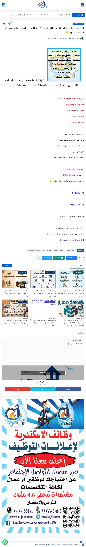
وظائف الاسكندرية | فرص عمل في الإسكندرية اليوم (51, 544)
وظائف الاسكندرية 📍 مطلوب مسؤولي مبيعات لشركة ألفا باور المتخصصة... (45, 293)
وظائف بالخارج (46, 250)
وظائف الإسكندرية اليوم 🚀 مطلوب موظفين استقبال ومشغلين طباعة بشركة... (15, 293)
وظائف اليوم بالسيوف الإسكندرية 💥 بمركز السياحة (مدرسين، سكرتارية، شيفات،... (42, 15)
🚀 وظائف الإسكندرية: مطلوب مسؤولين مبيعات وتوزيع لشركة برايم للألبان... (71, 293)
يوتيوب (17, 389)
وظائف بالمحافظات (34, 250)
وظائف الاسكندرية (59, 250)
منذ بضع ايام (79, 289)
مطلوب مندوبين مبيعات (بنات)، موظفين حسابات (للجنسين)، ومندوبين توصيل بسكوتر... (72, 323)
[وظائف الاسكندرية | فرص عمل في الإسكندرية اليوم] (43, 4)
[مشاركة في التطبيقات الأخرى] (38, 258)
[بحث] (3, 4)
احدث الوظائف (78, 23)
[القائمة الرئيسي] (82, 4)
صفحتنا (68, 389)
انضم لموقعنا (43, 373)
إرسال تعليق (77, 341)
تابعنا (42, 389)
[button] (71, 258)
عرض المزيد (7, 265)
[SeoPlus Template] (83, 544)
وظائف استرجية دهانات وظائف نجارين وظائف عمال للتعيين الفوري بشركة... (15, 323)
